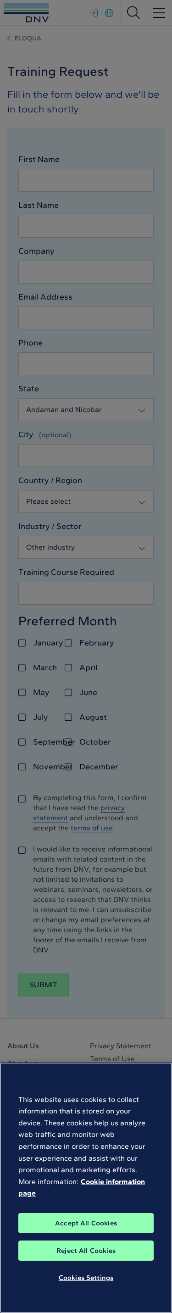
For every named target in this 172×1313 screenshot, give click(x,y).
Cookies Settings (86, 1278)
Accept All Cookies (86, 1223)
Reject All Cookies (86, 1250)
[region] (86, 1188)
